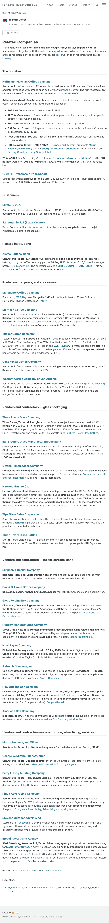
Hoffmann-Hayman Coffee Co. (19, 4)
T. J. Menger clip (20, 266)
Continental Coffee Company (21, 361)
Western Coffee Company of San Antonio (29, 378)
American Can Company (18, 711)
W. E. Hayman (24, 297)
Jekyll (44, 917)
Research (26, 870)
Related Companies (20, 42)
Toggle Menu (10, 33)
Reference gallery (34, 857)
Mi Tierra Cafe (11, 205)
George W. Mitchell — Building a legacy (54, 764)
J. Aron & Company (48, 678)
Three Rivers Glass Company (21, 417)
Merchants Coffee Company (20, 292)
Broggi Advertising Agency (20, 838)
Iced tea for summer (64, 657)
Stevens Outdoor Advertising (21, 818)
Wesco (80, 321)
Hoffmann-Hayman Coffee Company (26, 81)
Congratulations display (28, 809)
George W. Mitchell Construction (60, 148)
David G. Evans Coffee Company (23, 587)
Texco (5, 325)
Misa (88, 321)
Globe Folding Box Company (20, 600)
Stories (73, 4)
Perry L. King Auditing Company (23, 773)
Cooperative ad (55, 702)
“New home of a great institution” (72, 158)
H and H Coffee (18, 19)
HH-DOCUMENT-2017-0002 (75, 266)
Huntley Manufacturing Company (24, 624)
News (50, 4)
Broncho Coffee (69, 89)
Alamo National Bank (16, 254)
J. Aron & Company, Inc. (17, 666)
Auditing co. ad (74, 785)
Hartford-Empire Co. (15, 486)
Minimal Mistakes (55, 917)
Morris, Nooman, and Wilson (20, 742)
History (86, 4)
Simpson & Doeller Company (21, 570)
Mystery (6, 58)
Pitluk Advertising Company (21, 793)
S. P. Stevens (22, 822)
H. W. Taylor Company (16, 645)
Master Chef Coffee (17, 719)
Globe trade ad (90, 612)
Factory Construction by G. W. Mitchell (29, 152)
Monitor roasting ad (81, 636)
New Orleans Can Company (20, 686)
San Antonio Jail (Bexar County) (23, 222)
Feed (16, 913)
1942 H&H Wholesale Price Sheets (24, 174)
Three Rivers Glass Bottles (83, 433)
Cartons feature (11, 616)
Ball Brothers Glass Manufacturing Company (31, 441)
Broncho (97, 321)
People (58, 870)
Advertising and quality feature (60, 809)
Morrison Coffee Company (19, 309)
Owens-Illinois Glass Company (22, 465)
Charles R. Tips (21, 522)
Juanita (15, 325)
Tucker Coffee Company (18, 334)
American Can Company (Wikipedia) (61, 719)
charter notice (73, 383)
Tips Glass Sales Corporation (21, 514)
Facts (61, 4)
